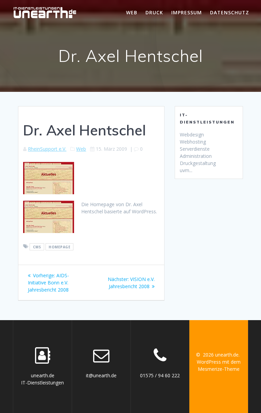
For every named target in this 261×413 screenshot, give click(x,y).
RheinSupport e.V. (47, 149)
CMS (37, 246)
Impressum (186, 12)
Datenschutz (229, 12)
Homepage (59, 246)
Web (131, 12)
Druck (154, 12)
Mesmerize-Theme (219, 369)
